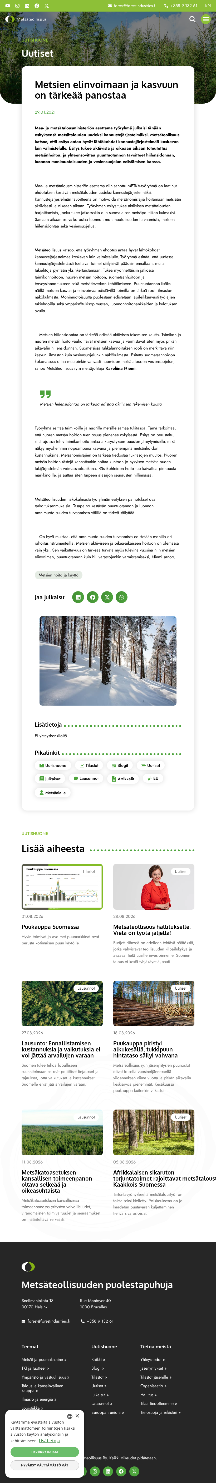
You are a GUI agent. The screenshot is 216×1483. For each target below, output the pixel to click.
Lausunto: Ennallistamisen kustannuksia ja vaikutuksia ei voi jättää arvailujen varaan (61, 1049)
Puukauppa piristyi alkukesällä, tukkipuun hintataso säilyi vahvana (145, 1049)
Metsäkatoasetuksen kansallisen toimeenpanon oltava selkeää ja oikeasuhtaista (57, 1181)
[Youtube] (7, 5)
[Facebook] (37, 5)
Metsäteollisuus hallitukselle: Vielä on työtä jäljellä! (152, 929)
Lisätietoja (49, 1441)
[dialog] (44, 1444)
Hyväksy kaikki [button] (44, 1452)
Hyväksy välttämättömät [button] (44, 1465)
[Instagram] (17, 5)
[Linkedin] (27, 5)
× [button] (77, 1416)
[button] (206, 19)
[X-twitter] (46, 5)
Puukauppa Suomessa (50, 926)
